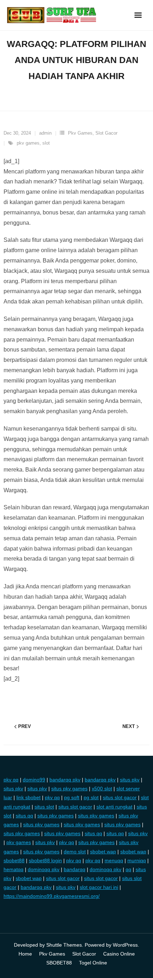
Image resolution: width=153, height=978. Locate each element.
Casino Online (119, 954)
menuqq (114, 860)
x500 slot (102, 788)
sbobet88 (14, 860)
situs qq (24, 815)
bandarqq (74, 869)
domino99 (34, 779)
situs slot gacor (120, 797)
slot (46, 143)
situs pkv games (69, 788)
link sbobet (28, 797)
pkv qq (11, 779)
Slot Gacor (106, 133)
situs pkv (129, 779)
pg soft (71, 797)
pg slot (91, 797)
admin (45, 133)
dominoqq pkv (43, 869)
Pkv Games (80, 133)
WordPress (125, 945)
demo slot (75, 851)
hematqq (13, 869)
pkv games (28, 143)
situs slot (44, 807)
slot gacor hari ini (99, 887)
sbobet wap (103, 851)
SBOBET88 (59, 963)
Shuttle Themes (64, 945)
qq (128, 869)
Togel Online (93, 963)
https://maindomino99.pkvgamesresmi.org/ (52, 896)
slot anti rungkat (114, 807)
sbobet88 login (45, 860)
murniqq (136, 860)
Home (25, 954)
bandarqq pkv (64, 779)
